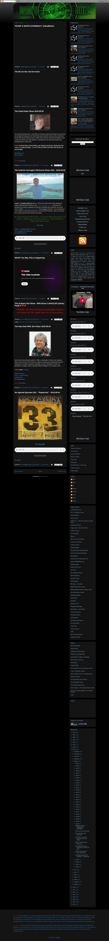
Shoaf (82, 274)
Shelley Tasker (74, 274)
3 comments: (41, 106)
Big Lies (73, 536)
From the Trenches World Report (79, 553)
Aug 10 (78, 814)
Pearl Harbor (74, 598)
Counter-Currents (75, 544)
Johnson (76, 264)
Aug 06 (78, 821)
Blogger (58, 937)
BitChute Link (82, 170)
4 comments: (41, 66)
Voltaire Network (75, 628)
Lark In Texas (82, 266)
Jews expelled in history (76, 572)
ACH (72, 253)
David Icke (81, 256)
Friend (72, 259)
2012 (74, 901)
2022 (74, 742)
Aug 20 (78, 790)
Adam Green (82, 253)
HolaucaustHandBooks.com (77, 561)
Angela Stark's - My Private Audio (79, 528)
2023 (74, 739)
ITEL (72, 263)
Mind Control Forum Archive (78, 586)
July (75, 869)
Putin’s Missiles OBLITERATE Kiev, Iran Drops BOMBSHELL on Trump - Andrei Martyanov (86, 120)
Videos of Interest (75, 468)
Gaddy (81, 259)
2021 (74, 744)
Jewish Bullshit (90, 263)
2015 (74, 894)
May (75, 874)
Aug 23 (78, 782)
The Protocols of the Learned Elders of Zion (81, 668)
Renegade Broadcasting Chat (82, 219)
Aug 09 (78, 816)
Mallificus (81, 267)
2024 (74, 737)
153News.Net (18, 377)
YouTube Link (82, 312)
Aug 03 (78, 862)
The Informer (74, 662)
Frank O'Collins (75, 665)
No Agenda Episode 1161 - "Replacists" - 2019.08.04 (37, 392)
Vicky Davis (74, 626)
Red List (81, 273)
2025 (74, 735)
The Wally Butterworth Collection (79, 679)
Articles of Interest (75, 454)
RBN (85, 271)
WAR (72, 631)
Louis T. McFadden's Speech (78, 671)
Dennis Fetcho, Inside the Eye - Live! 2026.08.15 (85, 109)
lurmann (73, 277)
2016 (74, 892)
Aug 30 (78, 765)
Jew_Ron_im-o (81, 263)
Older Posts (61, 471)
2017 (74, 889)
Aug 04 (78, 859)
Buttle (74, 256)
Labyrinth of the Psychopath (78, 651)
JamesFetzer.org (19, 373)
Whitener (90, 276)
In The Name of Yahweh (30, 209)
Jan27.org (73, 570)
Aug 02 (78, 864)
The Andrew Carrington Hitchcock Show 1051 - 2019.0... (81, 838)
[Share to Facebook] (56, 67)
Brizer (74, 479)
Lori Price (26, 369)
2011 (74, 904)
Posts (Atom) (43, 476)
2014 (74, 897)
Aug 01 (78, 866)
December (76, 751)
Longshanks (73, 267)
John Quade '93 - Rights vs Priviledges (80, 657)
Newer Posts (19, 471)
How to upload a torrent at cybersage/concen (81, 673)
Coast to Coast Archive (76, 542)
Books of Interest (75, 456)
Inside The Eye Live (76, 567)
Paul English (78, 271)
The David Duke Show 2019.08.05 (29, 111)
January (76, 884)
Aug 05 (78, 823)
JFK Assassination (75, 575)
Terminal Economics (76, 448)
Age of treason (74, 518)
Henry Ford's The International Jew (79, 558)
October (76, 756)
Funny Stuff (74, 459)
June (75, 872)
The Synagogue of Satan (44, 205)
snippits (89, 277)
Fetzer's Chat (82, 216)
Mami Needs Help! (75, 645)
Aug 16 (78, 799)
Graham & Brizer (86, 261)
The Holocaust (74, 617)
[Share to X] (54, 67)
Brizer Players (91, 254)
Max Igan (89, 267)
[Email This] (51, 67)
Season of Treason (75, 676)
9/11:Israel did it (75, 515)
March (76, 879)
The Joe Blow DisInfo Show (78, 685)
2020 (74, 747)
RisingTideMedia (82, 224)
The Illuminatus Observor (77, 620)
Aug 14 (78, 804)
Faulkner (73, 258)
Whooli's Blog (74, 470)
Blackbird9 (82, 254)
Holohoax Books (75, 564)
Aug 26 (78, 775)
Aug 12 (78, 809)
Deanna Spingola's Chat (82, 211)
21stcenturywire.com (76, 509)
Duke (88, 256)
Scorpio (74, 488)
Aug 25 (78, 777)
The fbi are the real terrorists (27, 72)
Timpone (73, 276)
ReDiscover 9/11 (75, 603)
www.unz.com (74, 451)
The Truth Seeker (75, 623)
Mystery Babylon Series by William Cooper (81, 589)
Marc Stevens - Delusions (77, 659)
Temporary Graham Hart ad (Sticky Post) (30, 322)
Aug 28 (78, 770)
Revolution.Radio (20, 379)
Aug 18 (78, 794)
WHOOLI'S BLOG (75, 637)
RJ (74, 273)
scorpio (80, 278)
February (76, 882)
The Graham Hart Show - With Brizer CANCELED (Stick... (82, 847)
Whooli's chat (82, 227)
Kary (90, 264)
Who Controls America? (76, 634)
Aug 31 (78, 763)
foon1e (74, 494)
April (75, 877)
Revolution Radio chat (82, 221)
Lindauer (90, 266)
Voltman (80, 276)
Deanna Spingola (75, 547)
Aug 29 (78, 768)
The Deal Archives (21, 375)
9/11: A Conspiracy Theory (77, 512)
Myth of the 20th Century (77, 269)
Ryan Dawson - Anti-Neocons (78, 609)
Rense (87, 273)
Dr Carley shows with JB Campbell (79, 550)
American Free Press (76, 525)
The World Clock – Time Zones (78, 465)
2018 (74, 887)
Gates (89, 259)
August (76, 761)
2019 (74, 749)
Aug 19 (78, 792)
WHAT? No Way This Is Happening (30, 258)
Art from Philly (74, 533)
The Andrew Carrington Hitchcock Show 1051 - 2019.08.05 (40, 170)
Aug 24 (78, 780)
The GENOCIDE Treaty (77, 682)
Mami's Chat (82, 230)
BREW (90, 253)
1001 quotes (74, 462)
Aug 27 (78, 773)
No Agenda (40, 444)
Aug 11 (77, 811)
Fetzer (88, 258)
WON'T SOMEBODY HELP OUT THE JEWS (85, 77)
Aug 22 (78, 785)
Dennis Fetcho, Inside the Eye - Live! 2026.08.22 (85, 46)
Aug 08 (78, 819)
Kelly (72, 266)
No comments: (45, 165)
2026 (74, 732)
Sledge (89, 274)
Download (22, 161)
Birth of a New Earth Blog (77, 539)
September (77, 758)
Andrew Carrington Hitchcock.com (25, 229)
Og (21, 66)
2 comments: (41, 298)
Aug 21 (78, 787)
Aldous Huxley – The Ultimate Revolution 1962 (82, 687)
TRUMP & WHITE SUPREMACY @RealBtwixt (34, 26)
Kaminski (83, 264)
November (77, 754)
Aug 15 (78, 802)
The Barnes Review (75, 614)
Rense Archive (19, 155)
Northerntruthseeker (75, 595)
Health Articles (74, 648)
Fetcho (80, 258)
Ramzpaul (73, 600)
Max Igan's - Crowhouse (77, 584)
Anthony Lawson (75, 530)
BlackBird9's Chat (82, 208)
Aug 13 (78, 807)
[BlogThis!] (53, 67)
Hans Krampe (74, 556)
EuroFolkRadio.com (20, 233)
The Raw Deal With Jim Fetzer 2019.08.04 (33, 326)
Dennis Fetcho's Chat (82, 213)
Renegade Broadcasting (76, 606)
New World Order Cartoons (77, 592)
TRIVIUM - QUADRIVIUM (78, 654)
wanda (74, 497)
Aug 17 (78, 797)
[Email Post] (48, 66)
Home (40, 471)
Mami (74, 482)
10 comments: (45, 387)
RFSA (92, 271)
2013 (74, 899)
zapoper (22, 165)
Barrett (73, 255)
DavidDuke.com (19, 153)
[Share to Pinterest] (58, 67)
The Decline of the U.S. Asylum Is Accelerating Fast (86, 97)
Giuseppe (74, 261)
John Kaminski (74, 581)
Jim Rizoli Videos (75, 578)
